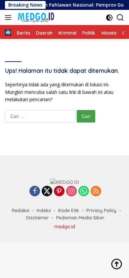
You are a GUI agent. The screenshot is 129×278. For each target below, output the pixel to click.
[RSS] (96, 191)
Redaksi (20, 210)
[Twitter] (47, 191)
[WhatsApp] (83, 191)
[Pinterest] (59, 191)
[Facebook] (34, 191)
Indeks (44, 210)
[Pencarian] (120, 17)
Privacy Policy (101, 210)
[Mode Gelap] (109, 17)
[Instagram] (71, 191)
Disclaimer (37, 218)
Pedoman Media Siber (80, 218)
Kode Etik (68, 210)
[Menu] (9, 17)
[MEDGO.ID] (35, 17)
